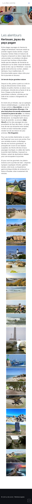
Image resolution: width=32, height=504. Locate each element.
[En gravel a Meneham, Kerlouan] (16, 306)
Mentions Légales (19, 497)
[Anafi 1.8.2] (16, 401)
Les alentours (11, 35)
